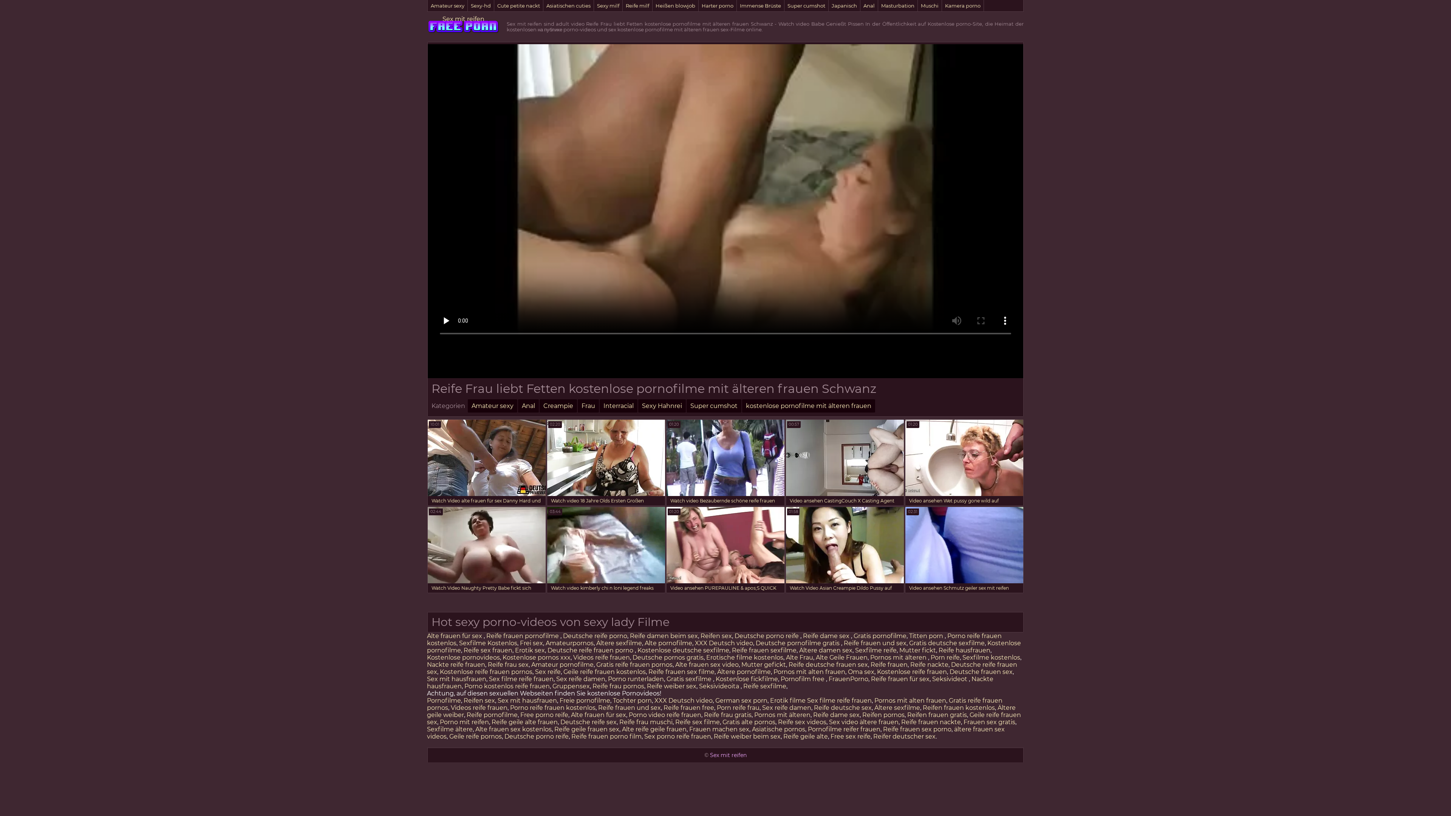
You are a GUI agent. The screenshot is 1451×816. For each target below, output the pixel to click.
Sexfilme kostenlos (991, 657)
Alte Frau (799, 657)
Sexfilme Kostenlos (488, 643)
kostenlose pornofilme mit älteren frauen (808, 406)
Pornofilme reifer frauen (844, 729)
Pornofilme (444, 700)
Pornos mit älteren (899, 657)
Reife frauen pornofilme (523, 636)
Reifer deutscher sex (904, 736)
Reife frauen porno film (606, 736)
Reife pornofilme (492, 715)
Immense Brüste (760, 6)
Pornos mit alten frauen (809, 671)
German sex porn (741, 700)
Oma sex (861, 671)
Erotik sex (530, 650)
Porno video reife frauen (665, 715)
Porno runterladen (636, 679)
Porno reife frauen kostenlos (553, 707)
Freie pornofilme (585, 700)
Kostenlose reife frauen (912, 671)
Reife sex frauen (488, 650)
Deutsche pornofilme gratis (798, 643)
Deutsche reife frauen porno (591, 650)
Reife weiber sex (671, 686)
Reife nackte (929, 664)
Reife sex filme (697, 722)
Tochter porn (632, 700)
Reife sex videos (802, 722)
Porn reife (945, 657)
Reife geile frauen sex (586, 729)
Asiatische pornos (778, 729)
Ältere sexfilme (619, 643)
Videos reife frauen (601, 657)
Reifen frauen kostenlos (959, 707)
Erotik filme (788, 700)
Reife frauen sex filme (681, 671)
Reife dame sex (827, 636)
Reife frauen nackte (931, 722)
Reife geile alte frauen (525, 722)
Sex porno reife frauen (677, 736)
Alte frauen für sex (455, 636)
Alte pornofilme (668, 643)
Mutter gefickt (763, 664)
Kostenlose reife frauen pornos (486, 671)
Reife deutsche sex (843, 707)
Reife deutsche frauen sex (828, 664)
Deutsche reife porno (595, 636)
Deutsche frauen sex (981, 671)
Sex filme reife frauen (521, 679)
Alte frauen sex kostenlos (513, 729)
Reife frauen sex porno (917, 729)
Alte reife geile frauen (654, 729)
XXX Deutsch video (724, 643)
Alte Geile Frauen (842, 657)
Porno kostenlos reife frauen (507, 686)
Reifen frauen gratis (937, 715)
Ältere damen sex (825, 650)
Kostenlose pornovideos (463, 657)
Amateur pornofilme (562, 664)
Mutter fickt (917, 650)
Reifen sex (716, 636)
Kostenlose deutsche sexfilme (683, 650)
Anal (869, 6)
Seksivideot (950, 679)
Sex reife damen (580, 679)
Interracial (618, 406)
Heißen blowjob (675, 6)
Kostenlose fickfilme (747, 679)
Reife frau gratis (728, 715)
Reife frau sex (508, 664)
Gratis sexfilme (690, 679)
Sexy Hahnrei (662, 406)
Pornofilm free (803, 679)
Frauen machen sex (719, 729)
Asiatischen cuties (568, 6)
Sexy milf (608, 6)
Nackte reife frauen (456, 664)
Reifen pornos (883, 715)
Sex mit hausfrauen (456, 679)
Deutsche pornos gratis (668, 657)
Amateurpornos (570, 643)
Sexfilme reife (876, 650)
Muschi (930, 6)
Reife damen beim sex (664, 636)
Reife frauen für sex (900, 679)
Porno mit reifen (464, 722)
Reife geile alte (805, 736)
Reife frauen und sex (875, 643)
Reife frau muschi (646, 722)
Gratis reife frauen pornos (634, 664)
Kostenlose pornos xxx (537, 657)
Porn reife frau (738, 707)
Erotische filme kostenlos (744, 657)
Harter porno (717, 6)
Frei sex (531, 643)
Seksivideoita (720, 686)
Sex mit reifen (463, 19)
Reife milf (637, 6)
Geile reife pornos (475, 736)
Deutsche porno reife (767, 636)
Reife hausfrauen (964, 650)
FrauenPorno (848, 679)
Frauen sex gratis (989, 722)
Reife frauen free (689, 707)
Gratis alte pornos (748, 722)
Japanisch (844, 6)
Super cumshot (806, 6)
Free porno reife (544, 715)
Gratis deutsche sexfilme (947, 643)
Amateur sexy (447, 6)
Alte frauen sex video (707, 664)
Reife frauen (889, 664)
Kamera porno (963, 6)
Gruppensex (571, 686)
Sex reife (548, 671)
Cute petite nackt (518, 6)
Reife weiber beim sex (747, 736)
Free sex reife (851, 736)
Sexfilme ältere (450, 729)
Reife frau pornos (618, 686)
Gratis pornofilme (880, 636)
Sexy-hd (481, 6)
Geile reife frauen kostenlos (604, 671)
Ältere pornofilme (744, 671)
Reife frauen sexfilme (764, 650)
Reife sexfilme (764, 686)
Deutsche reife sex (588, 722)
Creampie (558, 406)
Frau (588, 406)
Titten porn (927, 636)
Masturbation (897, 6)
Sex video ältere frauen (864, 722)
